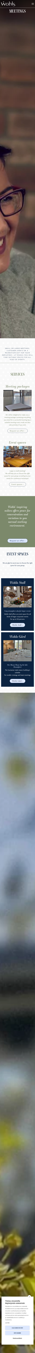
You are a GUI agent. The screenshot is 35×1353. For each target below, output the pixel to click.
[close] (29, 1296)
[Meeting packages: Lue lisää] (17, 400)
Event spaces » (17, 484)
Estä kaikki (17, 1333)
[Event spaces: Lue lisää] (17, 456)
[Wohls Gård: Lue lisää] (17, 650)
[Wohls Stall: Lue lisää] (17, 596)
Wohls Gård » (17, 681)
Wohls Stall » (17, 625)
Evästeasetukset (17, 1338)
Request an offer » (17, 431)
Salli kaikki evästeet (17, 1328)
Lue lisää (7, 1322)
